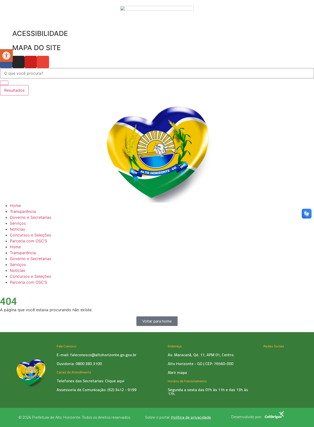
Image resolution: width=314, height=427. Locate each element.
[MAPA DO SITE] (6, 48)
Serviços (18, 223)
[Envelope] (43, 62)
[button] (6, 55)
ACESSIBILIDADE (40, 33)
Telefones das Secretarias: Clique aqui (90, 380)
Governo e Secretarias (30, 217)
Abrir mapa (177, 372)
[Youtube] (31, 62)
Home (15, 205)
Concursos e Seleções (30, 235)
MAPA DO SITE (36, 48)
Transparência (23, 211)
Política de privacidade (191, 417)
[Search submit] (4, 83)
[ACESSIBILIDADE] (6, 34)
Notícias (17, 229)
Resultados (14, 90)
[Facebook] (6, 62)
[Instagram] (18, 62)
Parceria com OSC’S (28, 240)
